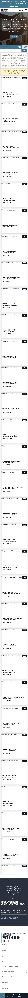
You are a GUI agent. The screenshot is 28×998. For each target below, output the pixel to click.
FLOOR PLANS (14, 46)
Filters (24, 50)
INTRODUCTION (2, 46)
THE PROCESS (8, 46)
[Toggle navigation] (26, 10)
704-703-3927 (11, 918)
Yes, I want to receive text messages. (10, 966)
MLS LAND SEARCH (25, 47)
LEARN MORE (13, 7)
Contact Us (14, 37)
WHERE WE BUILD (19, 47)
